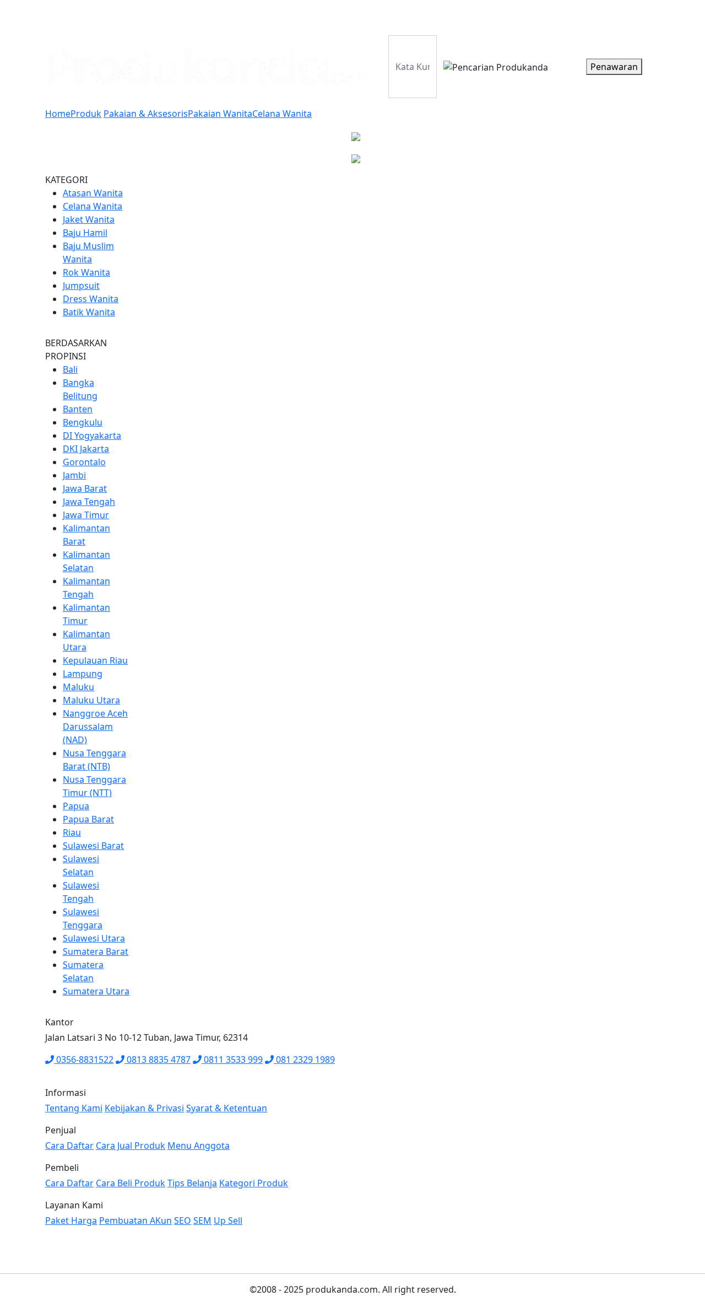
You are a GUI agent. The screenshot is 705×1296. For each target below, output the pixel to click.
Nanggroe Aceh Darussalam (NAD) (95, 726)
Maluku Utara (91, 700)
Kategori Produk (253, 1183)
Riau (72, 832)
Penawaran (614, 67)
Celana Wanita (282, 113)
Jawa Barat (85, 488)
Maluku (78, 687)
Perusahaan (428, 15)
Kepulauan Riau (95, 660)
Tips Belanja (192, 1183)
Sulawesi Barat (93, 846)
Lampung (82, 674)
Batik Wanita (89, 312)
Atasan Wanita (93, 193)
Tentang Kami (566, 15)
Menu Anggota (198, 1145)
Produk (477, 15)
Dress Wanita (90, 299)
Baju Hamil (85, 233)
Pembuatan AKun (135, 1220)
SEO (182, 1220)
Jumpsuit (81, 285)
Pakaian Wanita (220, 113)
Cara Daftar (69, 1145)
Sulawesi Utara (94, 938)
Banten (78, 409)
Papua (76, 806)
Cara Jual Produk (130, 1145)
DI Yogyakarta (92, 435)
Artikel (515, 15)
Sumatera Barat (95, 951)
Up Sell (228, 1220)
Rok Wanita (86, 272)
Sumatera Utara (96, 991)
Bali (70, 369)
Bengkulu (82, 422)
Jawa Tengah (89, 502)
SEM (202, 1220)
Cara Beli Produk (130, 1183)
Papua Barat (88, 819)
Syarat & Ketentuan (226, 1108)
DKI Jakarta (86, 449)
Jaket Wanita (89, 219)
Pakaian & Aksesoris (146, 113)
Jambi (74, 475)
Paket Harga (629, 15)
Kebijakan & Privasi (144, 1108)
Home (57, 113)
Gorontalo (84, 462)
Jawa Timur (86, 515)
